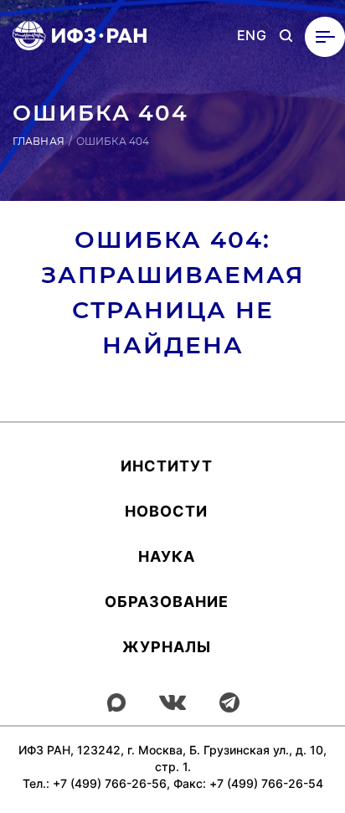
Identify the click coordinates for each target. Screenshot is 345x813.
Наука (166, 556)
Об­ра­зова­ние (167, 601)
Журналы (166, 647)
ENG (251, 36)
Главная (38, 141)
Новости (166, 511)
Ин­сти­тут (167, 466)
